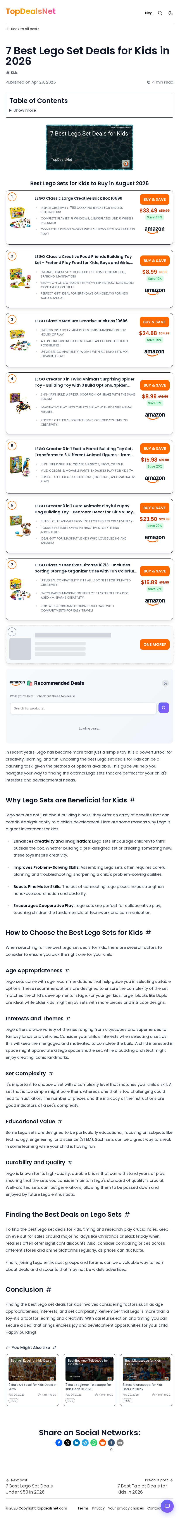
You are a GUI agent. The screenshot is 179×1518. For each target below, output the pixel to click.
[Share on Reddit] (102, 1442)
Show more (25, 110)
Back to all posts (25, 28)
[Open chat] (167, 1506)
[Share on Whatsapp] (93, 1442)
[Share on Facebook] (58, 1442)
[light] (170, 13)
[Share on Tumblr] (111, 1442)
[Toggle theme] (165, 683)
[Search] (160, 13)
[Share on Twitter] (67, 1442)
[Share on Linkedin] (76, 1442)
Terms (83, 1508)
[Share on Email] (120, 1442)
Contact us (156, 1508)
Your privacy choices (126, 1508)
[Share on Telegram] (85, 1442)
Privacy (98, 1508)
